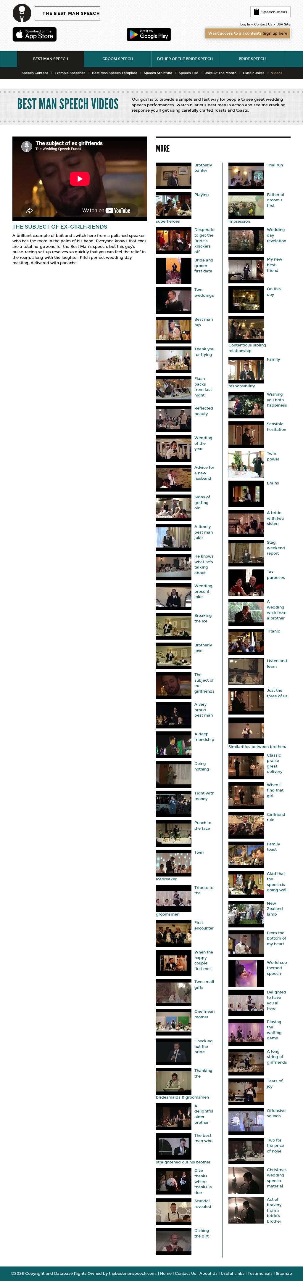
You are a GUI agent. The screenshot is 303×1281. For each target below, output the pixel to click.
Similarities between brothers (257, 746)
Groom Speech (117, 59)
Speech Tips (189, 73)
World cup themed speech (277, 968)
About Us (208, 1273)
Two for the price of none (275, 1146)
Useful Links (232, 1273)
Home (166, 1273)
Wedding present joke (203, 591)
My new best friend (274, 265)
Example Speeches (70, 73)
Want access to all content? (247, 33)
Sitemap (284, 1273)
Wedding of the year (203, 443)
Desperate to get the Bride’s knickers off (204, 240)
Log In (245, 24)
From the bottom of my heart (276, 938)
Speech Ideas (274, 12)
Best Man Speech (50, 59)
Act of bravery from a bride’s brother (274, 1210)
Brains (273, 483)
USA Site (283, 24)
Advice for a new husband (204, 473)
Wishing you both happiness (277, 400)
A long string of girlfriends (277, 1057)
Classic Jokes (254, 73)
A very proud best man (203, 710)
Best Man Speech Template (114, 73)
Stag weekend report (276, 548)
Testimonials (260, 1273)
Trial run (275, 165)
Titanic (273, 631)
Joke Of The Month (220, 73)
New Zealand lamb (275, 909)
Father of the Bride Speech (185, 59)
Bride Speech (252, 59)
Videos (276, 73)
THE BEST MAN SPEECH (71, 13)
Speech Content (35, 73)
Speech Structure (158, 73)
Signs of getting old (202, 503)
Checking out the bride (203, 1046)
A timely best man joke (203, 532)
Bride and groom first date (203, 266)
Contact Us (263, 24)
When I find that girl (275, 790)
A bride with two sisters (275, 518)
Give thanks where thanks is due (203, 1181)
